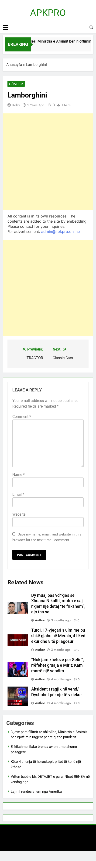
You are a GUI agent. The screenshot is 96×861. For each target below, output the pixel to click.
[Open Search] (91, 27)
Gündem (16, 84)
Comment (21, 416)
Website (18, 514)
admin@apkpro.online (60, 231)
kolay (16, 105)
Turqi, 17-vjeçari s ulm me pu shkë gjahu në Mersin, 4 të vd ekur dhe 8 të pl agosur (58, 636)
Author (40, 620)
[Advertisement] (48, 161)
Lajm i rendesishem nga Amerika (36, 791)
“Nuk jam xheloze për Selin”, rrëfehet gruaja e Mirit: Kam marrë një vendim (57, 665)
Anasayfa (14, 64)
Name (18, 474)
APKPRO (48, 12)
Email (18, 494)
